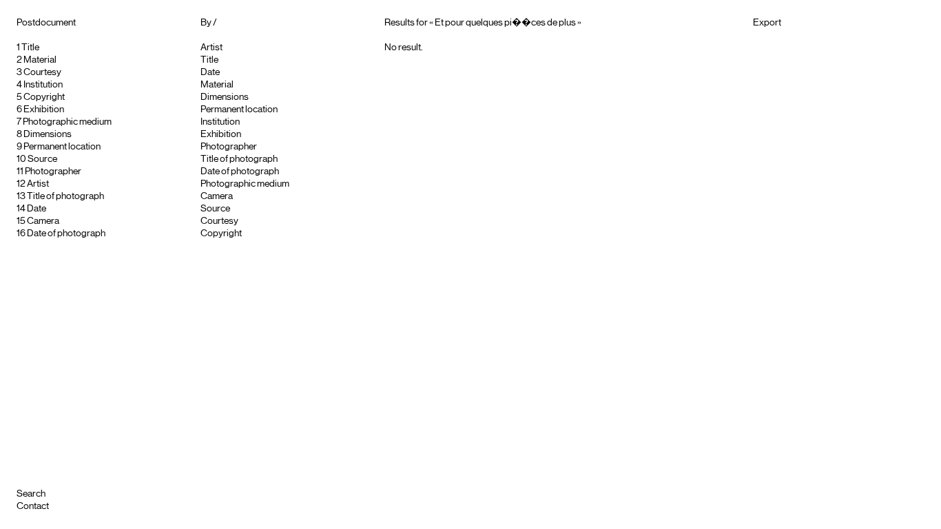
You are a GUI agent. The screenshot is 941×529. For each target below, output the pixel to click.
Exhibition (43, 109)
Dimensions (47, 134)
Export (767, 23)
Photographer (53, 171)
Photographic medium (67, 122)
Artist (38, 184)
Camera (43, 221)
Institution (43, 85)
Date (36, 209)
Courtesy (42, 72)
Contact (33, 506)
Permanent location (62, 147)
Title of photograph (65, 196)
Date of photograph (66, 233)
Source (42, 159)
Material (39, 60)
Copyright (44, 97)
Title (30, 47)
